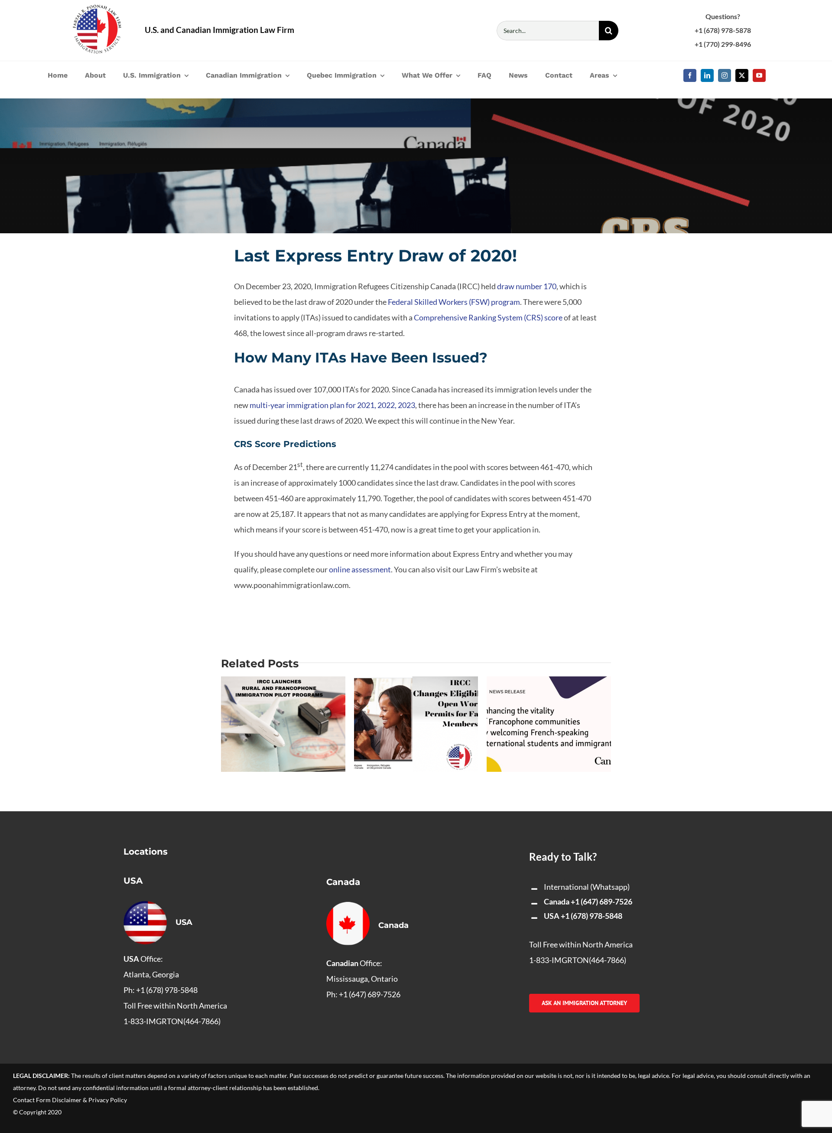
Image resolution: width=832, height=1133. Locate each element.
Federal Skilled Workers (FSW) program (454, 302)
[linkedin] (707, 75)
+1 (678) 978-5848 (591, 916)
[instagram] (724, 75)
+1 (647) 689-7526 (601, 901)
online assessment (360, 569)
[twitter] (741, 75)
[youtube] (759, 75)
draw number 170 (526, 286)
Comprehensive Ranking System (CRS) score (488, 317)
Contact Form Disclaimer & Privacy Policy (70, 1100)
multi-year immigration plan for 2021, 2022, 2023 (332, 405)
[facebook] (689, 75)
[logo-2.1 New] (97, 8)
